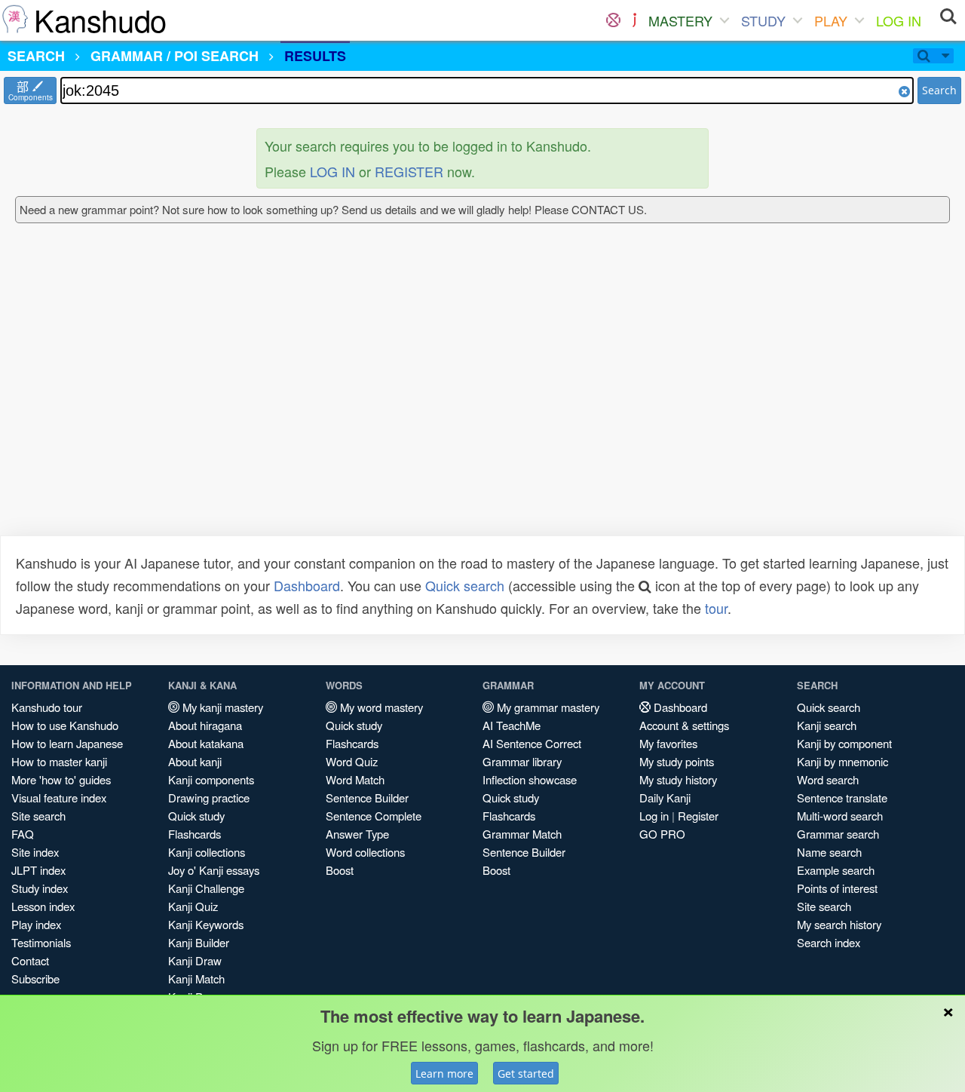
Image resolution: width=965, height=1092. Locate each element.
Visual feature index (58, 797)
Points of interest (837, 888)
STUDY (763, 20)
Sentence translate (842, 797)
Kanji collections (206, 852)
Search (939, 90)
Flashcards (194, 834)
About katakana (206, 743)
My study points (676, 761)
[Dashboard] (613, 20)
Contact (30, 960)
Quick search (464, 585)
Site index (35, 852)
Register (698, 816)
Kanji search (826, 725)
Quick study (196, 816)
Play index (36, 924)
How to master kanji (59, 761)
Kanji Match (196, 978)
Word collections (365, 852)
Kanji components (211, 779)
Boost (340, 870)
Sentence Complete (373, 816)
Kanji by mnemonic (842, 761)
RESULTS (315, 56)
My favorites (668, 743)
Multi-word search (840, 816)
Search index (828, 942)
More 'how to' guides (61, 779)
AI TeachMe (511, 725)
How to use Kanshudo (64, 725)
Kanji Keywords (206, 924)
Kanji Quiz (193, 906)
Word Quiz (352, 761)
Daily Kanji (665, 797)
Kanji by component (844, 743)
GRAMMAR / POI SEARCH (174, 56)
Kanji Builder (198, 942)
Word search (828, 779)
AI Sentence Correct (531, 743)
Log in (654, 816)
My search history (839, 924)
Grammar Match (522, 834)
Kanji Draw (195, 960)
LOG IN (898, 20)
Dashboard (307, 585)
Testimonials (41, 942)
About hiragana (205, 725)
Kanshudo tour (46, 707)
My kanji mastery (221, 707)
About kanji (195, 761)
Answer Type (357, 834)
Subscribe (35, 978)
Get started (526, 1073)
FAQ (22, 834)
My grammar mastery (546, 707)
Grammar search (838, 834)
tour (716, 608)
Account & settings (684, 725)
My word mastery (380, 707)
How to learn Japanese (67, 743)
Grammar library (522, 761)
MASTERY (680, 20)
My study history (678, 779)
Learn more (444, 1073)
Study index (39, 888)
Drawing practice (209, 797)
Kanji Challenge (206, 888)
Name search (829, 852)
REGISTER (409, 171)
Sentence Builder (367, 797)
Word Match (355, 779)
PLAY (830, 20)
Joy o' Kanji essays (213, 870)
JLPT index (38, 870)
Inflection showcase (529, 779)
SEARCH (36, 56)
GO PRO (662, 834)
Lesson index (43, 906)
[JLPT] (634, 20)
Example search (836, 870)
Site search (38, 816)
